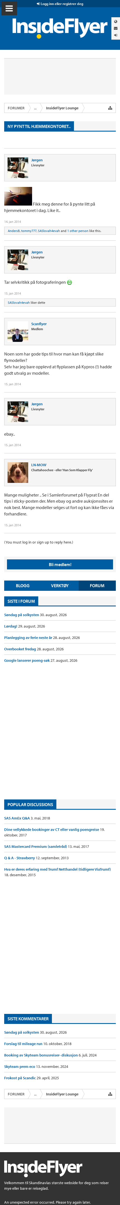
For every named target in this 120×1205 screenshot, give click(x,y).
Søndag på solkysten (22, 614)
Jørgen (37, 159)
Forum (97, 585)
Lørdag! (11, 626)
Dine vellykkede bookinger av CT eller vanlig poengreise (52, 829)
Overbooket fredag (20, 648)
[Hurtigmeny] (110, 108)
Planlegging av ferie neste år (28, 637)
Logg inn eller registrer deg (61, 3)
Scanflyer (39, 323)
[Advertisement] (60, 731)
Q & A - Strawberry (20, 857)
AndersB (14, 231)
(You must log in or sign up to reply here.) (38, 542)
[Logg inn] (115, 35)
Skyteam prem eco (20, 1066)
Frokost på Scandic (20, 1077)
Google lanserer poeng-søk (27, 660)
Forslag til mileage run (23, 1043)
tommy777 (29, 231)
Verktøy (60, 585)
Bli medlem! (60, 564)
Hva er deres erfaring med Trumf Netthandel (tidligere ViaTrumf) (57, 869)
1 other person (77, 231)
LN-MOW (38, 464)
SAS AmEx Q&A (17, 818)
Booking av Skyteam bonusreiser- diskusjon (41, 1055)
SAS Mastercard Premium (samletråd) (36, 846)
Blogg (23, 585)
